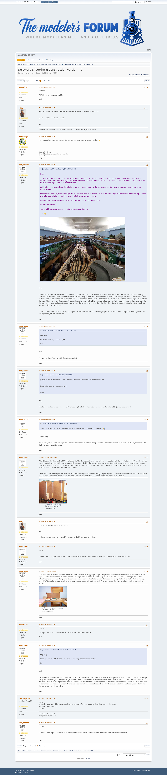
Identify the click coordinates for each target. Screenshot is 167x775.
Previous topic (134, 75)
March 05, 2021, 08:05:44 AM (47, 370)
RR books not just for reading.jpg (54, 608)
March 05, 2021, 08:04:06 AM (47, 326)
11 (45, 81)
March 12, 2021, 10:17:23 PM (47, 698)
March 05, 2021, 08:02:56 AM (47, 164)
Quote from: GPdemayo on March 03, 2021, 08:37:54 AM (59, 424)
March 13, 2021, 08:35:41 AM (47, 722)
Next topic (145, 75)
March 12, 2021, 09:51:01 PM (47, 645)
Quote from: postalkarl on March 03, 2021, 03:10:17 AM (59, 330)
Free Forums (25, 772)
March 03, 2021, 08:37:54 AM (47, 136)
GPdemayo (24, 136)
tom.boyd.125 (25, 698)
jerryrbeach (24, 164)
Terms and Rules (140, 770)
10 (42, 81)
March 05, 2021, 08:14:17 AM (48, 457)
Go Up (19, 746)
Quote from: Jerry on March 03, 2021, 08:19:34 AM (57, 375)
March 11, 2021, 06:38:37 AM (47, 546)
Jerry (21, 108)
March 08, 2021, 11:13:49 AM (47, 521)
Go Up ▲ (149, 770)
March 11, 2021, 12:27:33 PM (47, 624)
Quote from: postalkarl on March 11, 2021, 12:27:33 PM (59, 650)
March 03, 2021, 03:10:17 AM (47, 87)
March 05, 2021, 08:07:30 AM (47, 419)
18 (49, 81)
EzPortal (87, 758)
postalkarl (23, 87)
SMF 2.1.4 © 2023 (20, 770)
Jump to (119, 755)
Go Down (20, 81)
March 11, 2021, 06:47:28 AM (48, 571)
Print (147, 81)
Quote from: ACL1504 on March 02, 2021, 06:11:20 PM (59, 169)
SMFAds (17, 772)
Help (132, 770)
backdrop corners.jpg (54, 505)
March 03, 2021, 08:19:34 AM (47, 108)
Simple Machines (30, 770)
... (35, 81)
